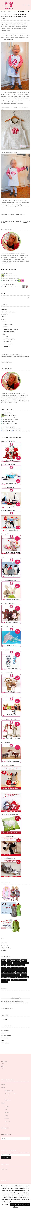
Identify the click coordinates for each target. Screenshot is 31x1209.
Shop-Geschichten (8, 344)
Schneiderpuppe (18, 977)
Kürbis (7, 972)
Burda (3, 962)
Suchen (6, 1157)
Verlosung (24, 979)
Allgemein (4, 309)
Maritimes (7, 1112)
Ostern (18, 974)
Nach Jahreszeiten (6, 321)
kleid (8, 214)
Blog (3, 1068)
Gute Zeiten (5, 317)
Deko (20, 962)
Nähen (3, 18)
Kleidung (24, 970)
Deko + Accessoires (9, 1090)
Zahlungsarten (5, 1030)
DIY (23, 962)
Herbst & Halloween (8, 324)
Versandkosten (5, 1043)
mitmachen (24, 972)
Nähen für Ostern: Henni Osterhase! (23, 222)
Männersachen (7, 341)
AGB (3, 1040)
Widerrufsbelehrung (6, 1035)
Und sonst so (7, 346)
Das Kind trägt (9, 962)
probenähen (24, 974)
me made (18, 972)
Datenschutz (5, 1038)
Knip (3, 972)
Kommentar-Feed (6, 947)
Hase (11, 967)
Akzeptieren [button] (13, 1204)
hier (3, 94)
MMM (3, 974)
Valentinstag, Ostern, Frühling (11, 329)
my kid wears (10, 39)
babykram (13, 960)
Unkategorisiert (5, 1128)
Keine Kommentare (6, 16)
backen (18, 960)
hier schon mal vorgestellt (18, 204)
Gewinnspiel (10, 965)
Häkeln (3, 319)
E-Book (27, 962)
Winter (6, 1125)
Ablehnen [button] (20, 1204)
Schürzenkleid (16, 214)
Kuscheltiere (7, 1097)
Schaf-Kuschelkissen (9, 977)
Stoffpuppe (19, 979)
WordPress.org (5, 950)
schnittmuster (25, 977)
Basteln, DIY (5, 314)
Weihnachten (4, 982)
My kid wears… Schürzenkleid (15, 12)
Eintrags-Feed (5, 945)
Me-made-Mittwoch (19, 23)
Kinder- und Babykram (19, 16)
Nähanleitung (8, 974)
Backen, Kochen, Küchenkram (9, 312)
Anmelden (4, 943)
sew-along (4, 979)
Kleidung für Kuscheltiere (10, 1093)
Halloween (22, 965)
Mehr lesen (14, 402)
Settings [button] (27, 1204)
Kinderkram (4, 214)
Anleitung (4, 960)
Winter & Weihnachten (9, 331)
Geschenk (4, 965)
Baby (8, 960)
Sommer (6, 326)
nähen (11, 214)
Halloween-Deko (5, 967)
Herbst (15, 967)
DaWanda (15, 962)
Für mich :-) (6, 336)
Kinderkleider (8, 970)
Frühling (7, 1106)
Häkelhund (20, 967)
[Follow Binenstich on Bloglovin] (23, 287)
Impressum (4, 1033)
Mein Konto (4, 1019)
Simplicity (13, 979)
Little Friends (12, 972)
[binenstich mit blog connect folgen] (26, 287)
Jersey (3, 970)
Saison (3, 1103)
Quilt (3, 977)
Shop (9, 979)
